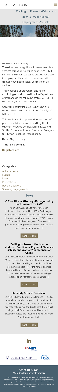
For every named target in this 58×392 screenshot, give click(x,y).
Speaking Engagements (15, 189)
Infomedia (40, 373)
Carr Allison (24, 370)
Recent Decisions (11, 185)
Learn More (29, 236)
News (5, 178)
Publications (9, 182)
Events (6, 174)
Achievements (10, 171)
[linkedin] (29, 341)
